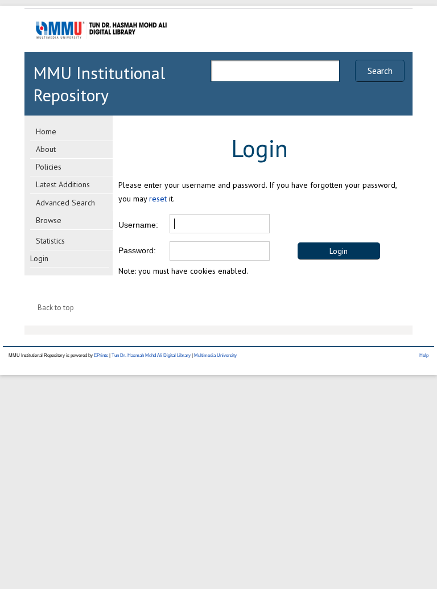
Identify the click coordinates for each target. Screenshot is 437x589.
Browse (48, 220)
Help (423, 355)
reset (158, 198)
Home (46, 131)
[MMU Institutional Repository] (101, 50)
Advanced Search (65, 202)
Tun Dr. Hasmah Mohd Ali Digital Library (151, 355)
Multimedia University (215, 355)
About (46, 149)
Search (380, 70)
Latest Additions (63, 184)
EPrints (101, 355)
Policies (48, 167)
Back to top (56, 307)
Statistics (50, 241)
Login (39, 258)
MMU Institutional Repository (99, 83)
